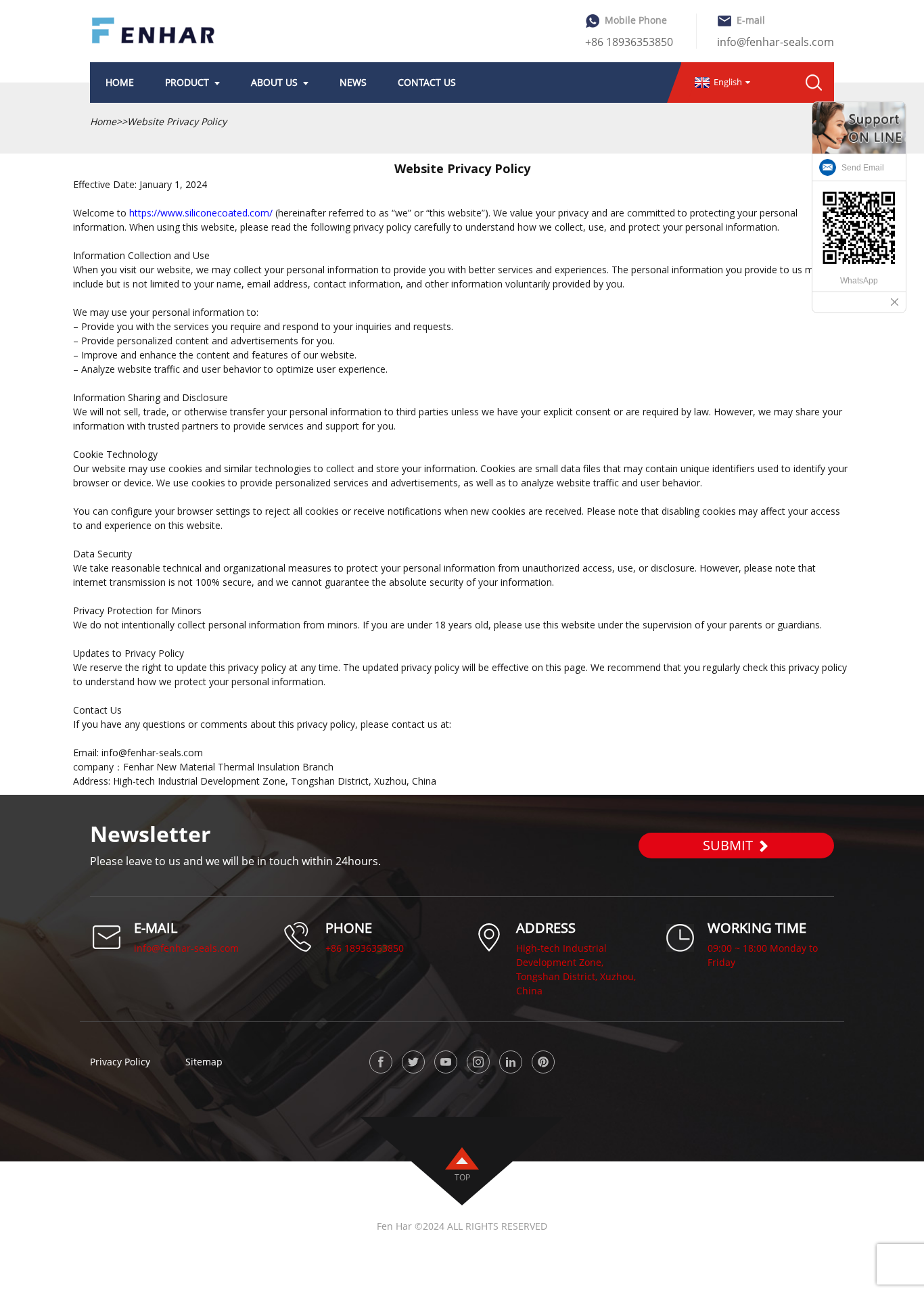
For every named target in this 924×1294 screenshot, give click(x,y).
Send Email (862, 167)
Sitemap (204, 1061)
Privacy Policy (120, 1061)
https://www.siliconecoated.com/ (201, 212)
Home (103, 121)
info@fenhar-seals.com (775, 41)
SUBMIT (728, 845)
